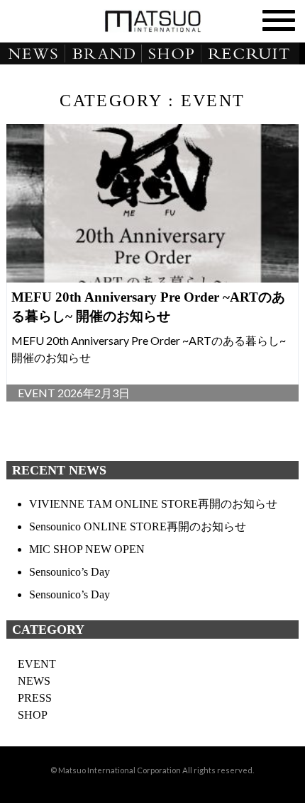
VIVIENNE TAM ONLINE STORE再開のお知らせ (153, 504)
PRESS (35, 698)
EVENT (37, 664)
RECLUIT (255, 53)
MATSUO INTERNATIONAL (152, 21)
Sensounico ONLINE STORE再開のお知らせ (137, 526)
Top (292, 790)
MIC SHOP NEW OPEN (87, 549)
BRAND (104, 53)
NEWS (32, 53)
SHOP (174, 53)
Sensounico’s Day (69, 572)
